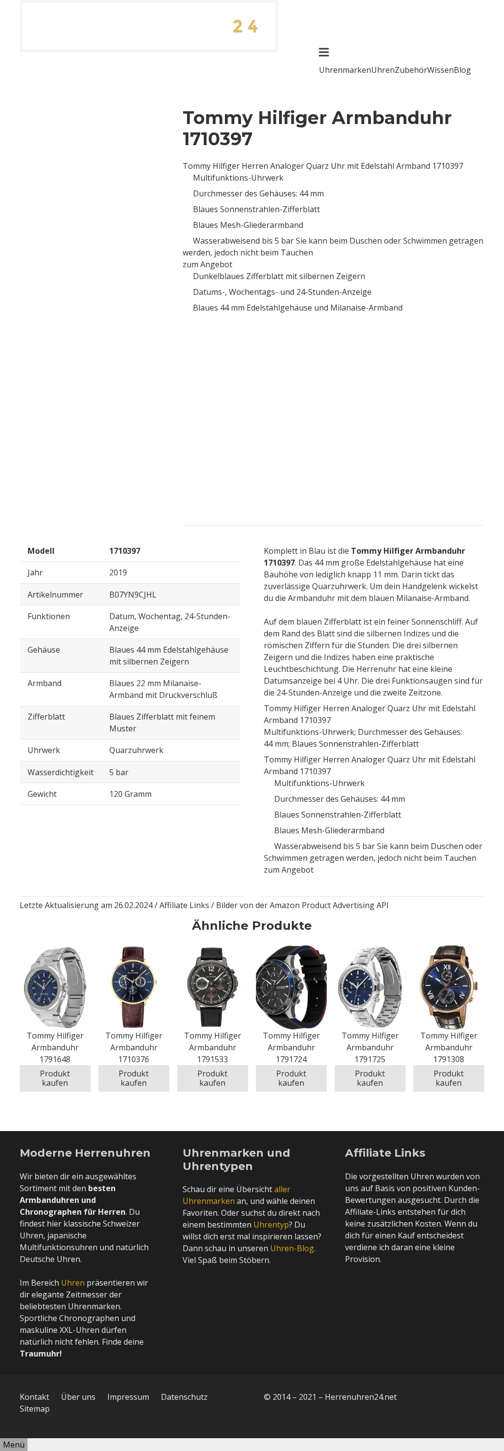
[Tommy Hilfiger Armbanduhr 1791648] (55, 951)
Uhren (73, 1282)
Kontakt (34, 1396)
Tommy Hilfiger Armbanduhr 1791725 (370, 1047)
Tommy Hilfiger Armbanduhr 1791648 (55, 1047)
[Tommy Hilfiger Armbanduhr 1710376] (133, 951)
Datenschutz (184, 1396)
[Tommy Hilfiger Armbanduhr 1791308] (448, 951)
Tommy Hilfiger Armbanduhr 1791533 (212, 1047)
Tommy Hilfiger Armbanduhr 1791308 (448, 1047)
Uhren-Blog (292, 1248)
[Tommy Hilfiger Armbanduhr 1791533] (212, 951)
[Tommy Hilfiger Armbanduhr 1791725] (370, 951)
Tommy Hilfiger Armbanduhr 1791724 (291, 1047)
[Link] (149, 26)
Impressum (128, 1396)
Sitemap (35, 1408)
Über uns (78, 1396)
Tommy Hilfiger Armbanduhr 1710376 (133, 1047)
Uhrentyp (271, 1224)
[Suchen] (479, 64)
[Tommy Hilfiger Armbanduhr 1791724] (291, 951)
